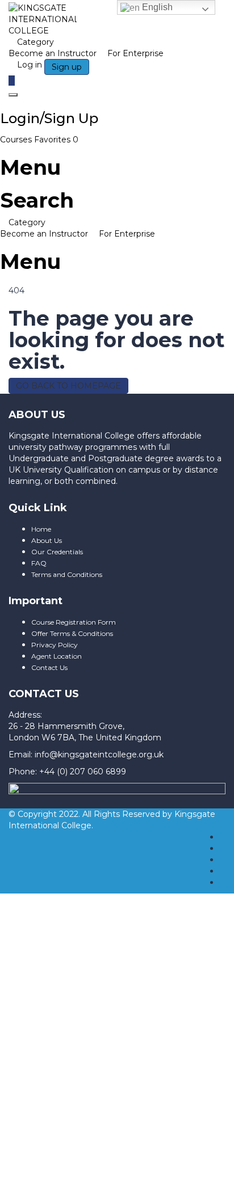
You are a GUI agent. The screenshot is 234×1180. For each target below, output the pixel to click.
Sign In (101, 1106)
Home (41, 529)
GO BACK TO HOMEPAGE (68, 386)
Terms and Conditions (66, 574)
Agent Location (56, 656)
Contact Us (49, 667)
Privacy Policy (54, 644)
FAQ (39, 563)
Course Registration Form (73, 622)
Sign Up (70, 1106)
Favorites (56, 139)
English (156, 7)
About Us (46, 540)
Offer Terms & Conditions (72, 633)
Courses (17, 139)
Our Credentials (57, 551)
